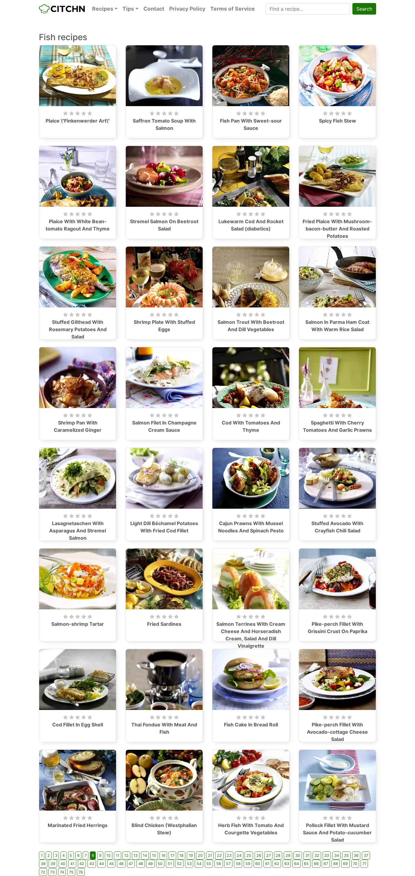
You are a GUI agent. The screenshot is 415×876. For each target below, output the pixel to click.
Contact (153, 8)
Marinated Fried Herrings (78, 825)
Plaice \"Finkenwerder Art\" (78, 121)
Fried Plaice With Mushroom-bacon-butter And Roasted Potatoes (337, 228)
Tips (128, 8)
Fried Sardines (164, 624)
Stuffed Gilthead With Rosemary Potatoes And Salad (78, 329)
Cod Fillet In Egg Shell (77, 725)
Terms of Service (232, 8)
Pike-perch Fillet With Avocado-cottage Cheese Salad (337, 732)
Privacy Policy (187, 8)
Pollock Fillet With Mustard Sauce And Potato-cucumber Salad (337, 832)
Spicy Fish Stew (337, 121)
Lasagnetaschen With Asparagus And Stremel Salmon (77, 530)
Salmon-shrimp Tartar (77, 624)
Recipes (102, 8)
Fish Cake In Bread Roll (251, 725)
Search (364, 9)
